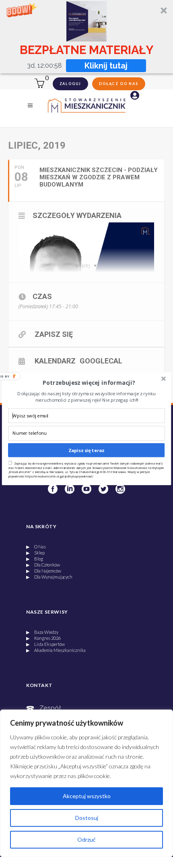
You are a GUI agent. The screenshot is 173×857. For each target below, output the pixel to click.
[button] (88, 382)
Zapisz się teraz (86, 450)
